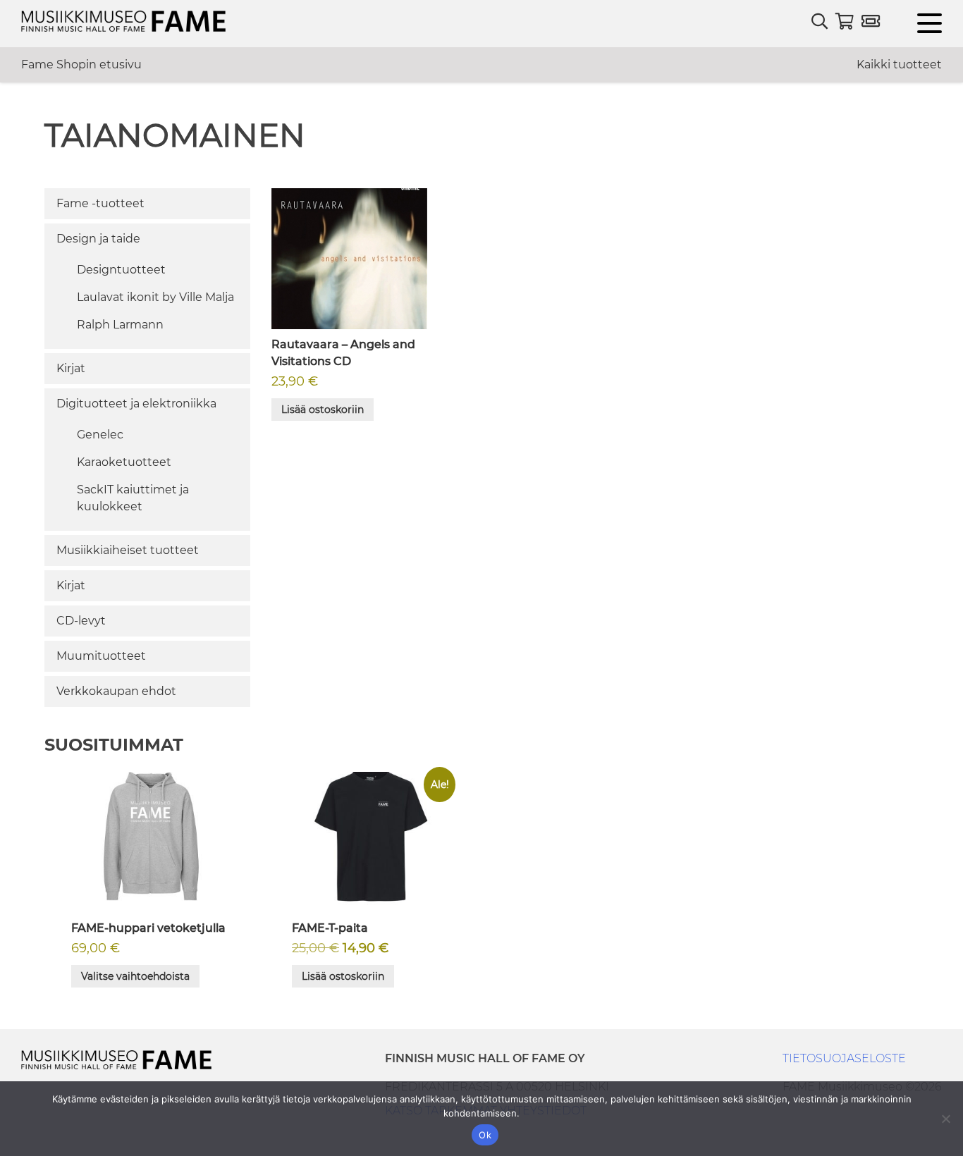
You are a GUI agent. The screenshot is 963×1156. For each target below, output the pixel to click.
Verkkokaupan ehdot (116, 691)
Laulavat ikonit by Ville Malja (155, 297)
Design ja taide (98, 238)
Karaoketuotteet (124, 462)
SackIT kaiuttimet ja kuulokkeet (133, 498)
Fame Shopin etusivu (81, 64)
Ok (485, 1134)
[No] (945, 1119)
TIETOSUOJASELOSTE (844, 1058)
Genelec (100, 434)
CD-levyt (81, 620)
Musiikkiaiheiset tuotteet (127, 550)
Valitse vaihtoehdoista (135, 976)
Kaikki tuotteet (899, 64)
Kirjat (70, 368)
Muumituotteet (101, 656)
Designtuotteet (121, 269)
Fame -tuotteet (100, 203)
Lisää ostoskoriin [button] (322, 409)
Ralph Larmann (120, 324)
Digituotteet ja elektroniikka (136, 403)
